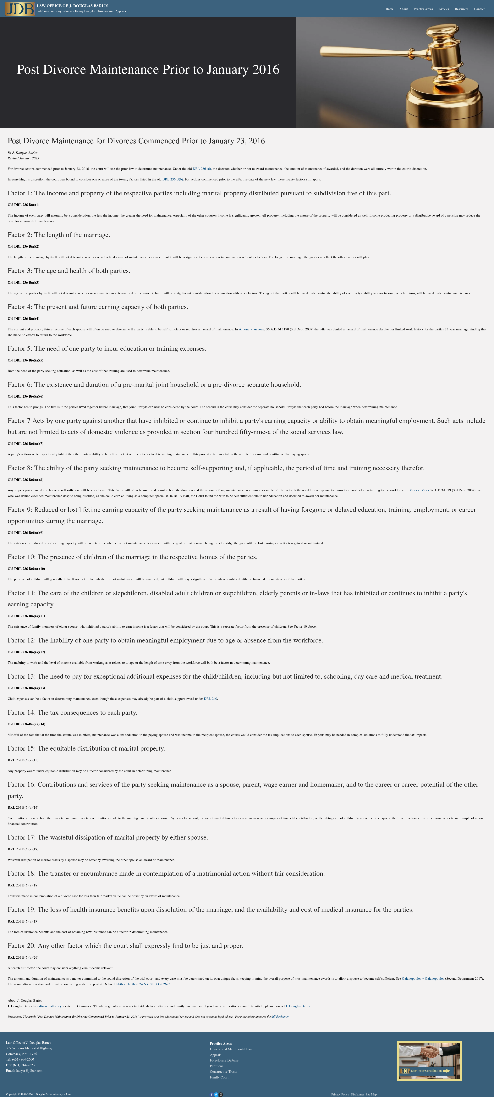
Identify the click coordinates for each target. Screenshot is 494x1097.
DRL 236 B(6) (172, 179)
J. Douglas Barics (298, 1006)
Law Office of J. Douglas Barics (72, 5)
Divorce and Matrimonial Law (231, 1049)
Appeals (215, 1054)
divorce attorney (50, 1006)
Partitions (216, 1065)
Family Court (219, 1077)
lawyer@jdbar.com (29, 1070)
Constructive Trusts (223, 1071)
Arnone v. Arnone (251, 329)
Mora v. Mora (419, 490)
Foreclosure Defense (224, 1060)
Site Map (371, 1094)
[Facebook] (211, 1094)
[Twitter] (216, 1094)
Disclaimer (358, 1094)
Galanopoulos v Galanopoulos (423, 978)
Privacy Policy (340, 1094)
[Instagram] (220, 1094)
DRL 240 (210, 698)
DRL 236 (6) (202, 168)
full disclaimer (280, 1016)
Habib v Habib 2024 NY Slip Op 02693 (142, 984)
